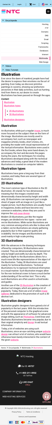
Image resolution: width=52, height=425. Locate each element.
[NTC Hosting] (10, 11)
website (15, 340)
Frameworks (43, 47)
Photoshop (28, 316)
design (31, 322)
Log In (19, 4)
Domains (44, 32)
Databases (44, 51)
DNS (46, 36)
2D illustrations (16, 111)
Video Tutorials (11, 70)
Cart (34, 4)
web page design (21, 213)
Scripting (44, 43)
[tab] (26, 391)
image (37, 130)
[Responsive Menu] (48, 11)
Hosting (45, 24)
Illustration (9, 102)
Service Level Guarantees (27, 417)
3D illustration (26, 285)
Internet (45, 54)
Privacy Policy (16, 412)
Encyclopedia (11, 20)
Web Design (43, 62)
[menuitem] (6, 4)
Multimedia (43, 58)
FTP (46, 28)
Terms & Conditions (33, 412)
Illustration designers (14, 119)
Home (3, 348)
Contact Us (6, 4)
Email (46, 39)
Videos (8, 66)
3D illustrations (16, 114)
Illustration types (12, 105)
